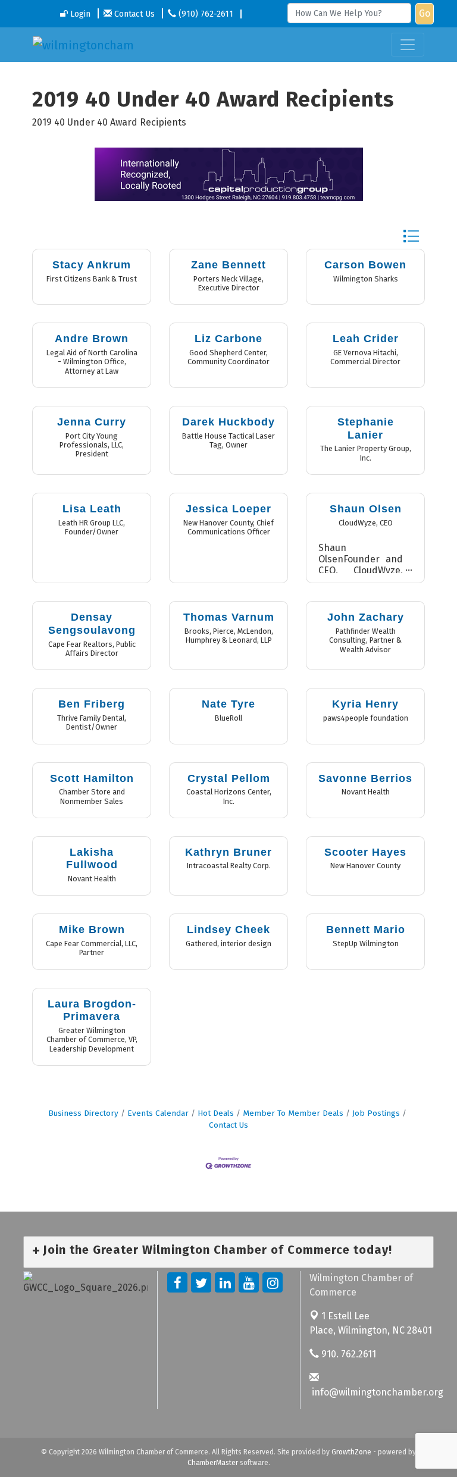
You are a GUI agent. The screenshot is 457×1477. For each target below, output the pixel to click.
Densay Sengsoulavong (92, 623)
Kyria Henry (365, 704)
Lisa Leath (91, 509)
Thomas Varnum (228, 617)
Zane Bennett (228, 265)
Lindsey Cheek (228, 929)
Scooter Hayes (365, 852)
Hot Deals (216, 1113)
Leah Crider (366, 339)
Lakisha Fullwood (92, 858)
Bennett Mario (365, 929)
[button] (411, 236)
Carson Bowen (365, 265)
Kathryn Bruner (228, 852)
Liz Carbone (228, 339)
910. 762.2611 (347, 1354)
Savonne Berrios (365, 778)
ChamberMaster (212, 1463)
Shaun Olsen (366, 509)
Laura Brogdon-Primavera (92, 1010)
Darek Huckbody (228, 422)
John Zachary (365, 617)
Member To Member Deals (293, 1113)
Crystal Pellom (228, 778)
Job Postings (376, 1113)
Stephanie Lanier (365, 428)
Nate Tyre (228, 704)
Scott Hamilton (92, 778)
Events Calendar (158, 1113)
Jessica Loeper (228, 509)
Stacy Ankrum (91, 265)
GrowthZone (351, 1452)
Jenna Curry (91, 422)
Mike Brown (92, 929)
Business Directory (83, 1113)
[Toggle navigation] (407, 45)
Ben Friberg (91, 704)
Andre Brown (92, 339)
